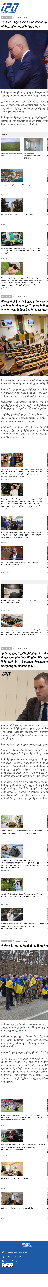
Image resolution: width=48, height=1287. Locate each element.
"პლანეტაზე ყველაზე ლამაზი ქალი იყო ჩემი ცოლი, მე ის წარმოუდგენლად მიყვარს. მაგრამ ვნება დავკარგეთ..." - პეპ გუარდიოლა (23, 1147)
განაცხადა (22, 1030)
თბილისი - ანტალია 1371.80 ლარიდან (16, 185)
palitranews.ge (6, 572)
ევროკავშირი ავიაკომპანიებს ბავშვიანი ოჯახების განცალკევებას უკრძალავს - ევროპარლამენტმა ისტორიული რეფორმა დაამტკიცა (21, 535)
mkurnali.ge (5, 841)
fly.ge (3, 195)
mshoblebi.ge (6, 870)
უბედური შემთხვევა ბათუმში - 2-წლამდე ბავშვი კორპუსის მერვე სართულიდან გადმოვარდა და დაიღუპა (21, 250)
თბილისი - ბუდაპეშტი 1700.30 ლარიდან (17, 214)
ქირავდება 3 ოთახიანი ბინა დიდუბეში (17, 1208)
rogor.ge (4, 934)
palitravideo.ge (6, 258)
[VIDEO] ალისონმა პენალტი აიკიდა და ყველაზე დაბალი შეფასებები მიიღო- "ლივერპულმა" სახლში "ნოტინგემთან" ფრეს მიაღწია (22, 1117)
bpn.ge (3, 542)
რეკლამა (27, 1246)
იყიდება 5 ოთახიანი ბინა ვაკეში (14, 1178)
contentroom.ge (6, 610)
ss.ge (3, 1188)
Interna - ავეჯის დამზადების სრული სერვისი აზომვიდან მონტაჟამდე (19, 601)
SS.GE (4, 135)
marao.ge (4, 904)
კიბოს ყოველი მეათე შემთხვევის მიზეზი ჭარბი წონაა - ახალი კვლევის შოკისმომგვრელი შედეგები (23, 832)
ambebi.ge (5, 479)
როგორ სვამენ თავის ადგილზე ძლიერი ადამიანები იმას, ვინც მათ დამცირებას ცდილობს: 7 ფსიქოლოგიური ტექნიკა (22, 926)
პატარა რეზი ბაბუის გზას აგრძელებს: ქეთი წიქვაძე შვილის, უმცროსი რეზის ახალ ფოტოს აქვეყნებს (22, 895)
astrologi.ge (5, 1155)
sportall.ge (4, 1125)
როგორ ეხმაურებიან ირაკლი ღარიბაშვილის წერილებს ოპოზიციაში (20, 563)
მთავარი (26, 1244)
